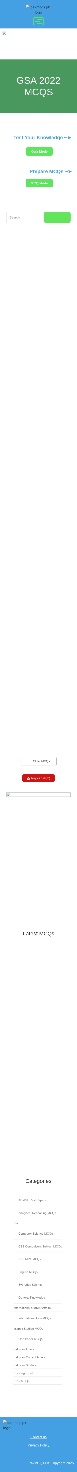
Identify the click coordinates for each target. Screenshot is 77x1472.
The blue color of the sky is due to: (35, 971)
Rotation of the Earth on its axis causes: (33, 1010)
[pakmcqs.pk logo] (38, 10)
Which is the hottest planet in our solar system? (34, 1083)
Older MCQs (41, 761)
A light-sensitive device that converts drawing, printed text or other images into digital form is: (37, 1060)
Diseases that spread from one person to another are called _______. (32, 1106)
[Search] (57, 217)
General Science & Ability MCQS (29, 976)
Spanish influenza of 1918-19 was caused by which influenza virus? (35, 1130)
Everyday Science (19, 959)
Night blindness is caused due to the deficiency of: (37, 951)
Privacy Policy (38, 1445)
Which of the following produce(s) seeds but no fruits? (34, 989)
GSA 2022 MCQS (18, 963)
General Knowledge (47, 959)
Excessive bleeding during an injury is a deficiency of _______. (38, 1151)
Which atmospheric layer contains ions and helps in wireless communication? (35, 1034)
